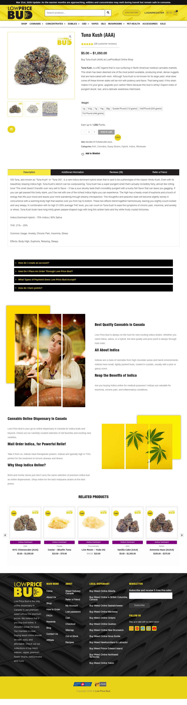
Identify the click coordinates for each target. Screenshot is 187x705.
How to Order (53, 610)
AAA (94, 147)
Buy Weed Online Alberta (102, 591)
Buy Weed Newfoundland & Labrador (108, 642)
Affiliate (50, 640)
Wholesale (141, 147)
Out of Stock (72, 636)
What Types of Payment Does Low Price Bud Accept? (47, 279)
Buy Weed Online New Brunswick (106, 630)
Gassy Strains (113, 147)
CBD (84, 24)
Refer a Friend (73, 600)
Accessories (150, 24)
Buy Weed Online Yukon (101, 663)
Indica (132, 147)
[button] (70, 36)
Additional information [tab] (73, 172)
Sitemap (70, 630)
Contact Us (52, 634)
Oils (103, 24)
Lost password (73, 612)
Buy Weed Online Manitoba (103, 612)
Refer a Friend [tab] (160, 172)
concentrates (35, 657)
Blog (48, 628)
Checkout (70, 624)
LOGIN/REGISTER (154, 12)
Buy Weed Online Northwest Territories (103, 656)
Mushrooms (115, 24)
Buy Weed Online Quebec (102, 624)
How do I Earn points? (30, 288)
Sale (163, 24)
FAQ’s (49, 616)
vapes (26, 653)
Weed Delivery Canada (73, 592)
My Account (72, 606)
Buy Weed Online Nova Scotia (104, 636)
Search (108, 13)
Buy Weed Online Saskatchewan (106, 606)
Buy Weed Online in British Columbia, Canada (108, 598)
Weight (85, 103)
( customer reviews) (105, 44)
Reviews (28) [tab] (116, 172)
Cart (68, 618)
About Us (51, 597)
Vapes (94, 24)
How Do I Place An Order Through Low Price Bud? (45, 271)
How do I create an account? (33, 263)
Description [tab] (29, 172)
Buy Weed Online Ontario (102, 618)
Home (49, 591)
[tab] (93, 263)
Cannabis (35, 24)
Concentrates (54, 24)
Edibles (72, 24)
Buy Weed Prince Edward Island (106, 649)
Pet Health (133, 24)
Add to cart (106, 132)
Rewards (50, 622)
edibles (17, 653)
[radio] (84, 109)
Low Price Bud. (103, 691)
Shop (24, 24)
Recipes (70, 642)
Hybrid (125, 147)
